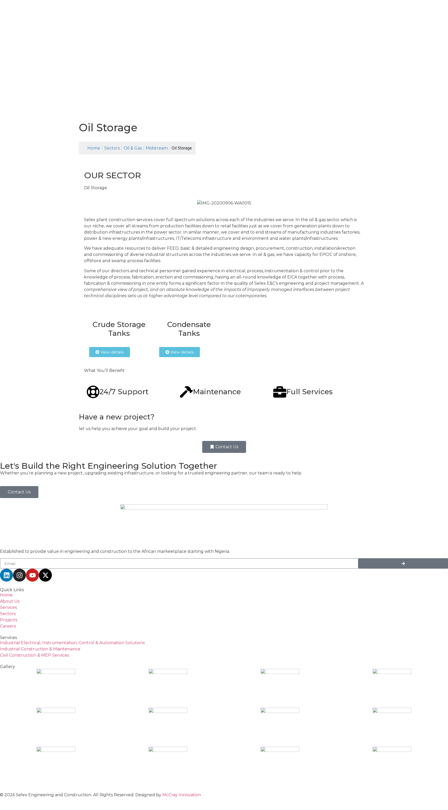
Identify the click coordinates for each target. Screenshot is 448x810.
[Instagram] (19, 575)
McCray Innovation (181, 794)
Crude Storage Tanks (119, 329)
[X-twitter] (45, 575)
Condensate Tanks (189, 329)
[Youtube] (32, 575)
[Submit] (403, 563)
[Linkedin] (6, 575)
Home (93, 148)
